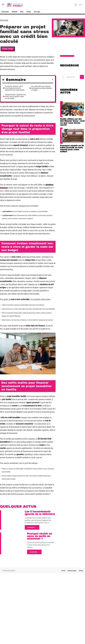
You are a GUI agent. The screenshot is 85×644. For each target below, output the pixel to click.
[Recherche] (75, 4)
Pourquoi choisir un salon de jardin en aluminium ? (39, 536)
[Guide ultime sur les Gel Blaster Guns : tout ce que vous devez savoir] (72, 109)
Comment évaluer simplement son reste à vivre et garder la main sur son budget (15, 96)
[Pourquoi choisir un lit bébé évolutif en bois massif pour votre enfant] (72, 135)
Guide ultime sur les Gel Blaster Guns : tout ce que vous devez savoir (72, 122)
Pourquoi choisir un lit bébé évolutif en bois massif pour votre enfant (72, 148)
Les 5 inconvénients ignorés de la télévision (40, 512)
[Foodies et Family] (15, 4)
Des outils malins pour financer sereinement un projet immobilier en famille (41, 88)
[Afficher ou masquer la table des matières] (39, 79)
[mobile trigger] (4, 4)
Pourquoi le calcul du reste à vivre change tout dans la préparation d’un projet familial (14, 88)
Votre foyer (7, 49)
